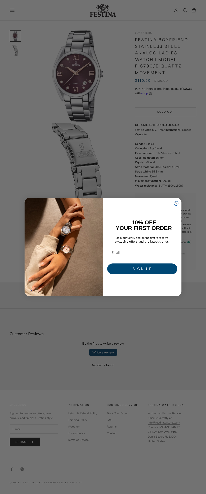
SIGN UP (142, 268)
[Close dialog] (176, 203)
